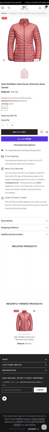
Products (13, 13)
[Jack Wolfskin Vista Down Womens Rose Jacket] (24, 320)
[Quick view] (34, 311)
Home (3, 13)
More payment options (24, 145)
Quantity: (5, 120)
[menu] (2, 7)
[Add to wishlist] (41, 132)
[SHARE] (46, 132)
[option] (24, 40)
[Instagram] (4, 398)
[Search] (9, 7)
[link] (12, 287)
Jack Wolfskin (24, 334)
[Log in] (40, 7)
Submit (40, 390)
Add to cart (19, 132)
